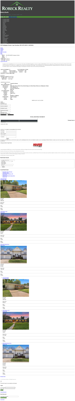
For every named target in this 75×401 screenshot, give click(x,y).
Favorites (4, 28)
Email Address (3, 134)
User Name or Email (4, 396)
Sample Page (5, 39)
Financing (4, 29)
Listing (4, 34)
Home (4, 31)
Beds (2, 162)
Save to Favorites (3, 51)
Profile (1, 47)
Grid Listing (5, 30)
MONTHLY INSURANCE (5, 113)
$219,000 (4, 171)
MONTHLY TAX (3, 112)
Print (1, 52)
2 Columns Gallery (6, 19)
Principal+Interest (71, 120)
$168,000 (4, 175)
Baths (2, 163)
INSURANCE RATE (4, 110)
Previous (1, 376)
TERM (1, 101)
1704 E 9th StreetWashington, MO (7, 172)
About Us (4, 22)
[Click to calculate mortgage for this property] (14, 55)
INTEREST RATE (3, 108)
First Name (2, 130)
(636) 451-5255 (13, 17)
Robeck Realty (4, 12)
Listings (1, 49)
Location (2, 160)
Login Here (2, 399)
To (1, 165)
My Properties (5, 36)
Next (4, 376)
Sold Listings (5, 41)
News (4, 37)
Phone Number (3, 133)
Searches (2, 48)
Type (2, 161)
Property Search (5, 38)
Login (1, 50)
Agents (4, 23)
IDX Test (4, 33)
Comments (2, 136)
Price (2, 164)
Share (1, 53)
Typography (5, 43)
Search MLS (5, 40)
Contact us (4, 26)
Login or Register (6, 35)
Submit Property (5, 42)
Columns (4, 25)
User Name (2, 387)
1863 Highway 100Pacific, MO (3, 212)
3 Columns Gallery (6, 20)
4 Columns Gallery (6, 21)
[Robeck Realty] (16, 9)
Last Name (2, 132)
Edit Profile (5, 27)
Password (2, 388)
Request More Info (4, 61)
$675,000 (4, 173)
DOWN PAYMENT (4, 106)
